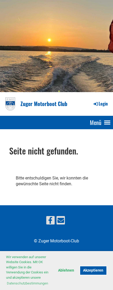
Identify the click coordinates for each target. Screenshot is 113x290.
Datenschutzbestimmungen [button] (27, 283)
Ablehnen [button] (66, 270)
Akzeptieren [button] (93, 270)
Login (103, 104)
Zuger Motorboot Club (43, 103)
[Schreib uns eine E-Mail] (60, 222)
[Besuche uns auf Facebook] (50, 222)
